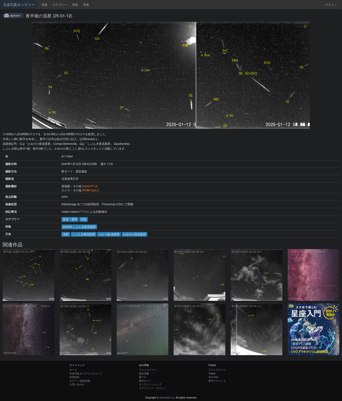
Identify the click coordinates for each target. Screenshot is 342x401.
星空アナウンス (217, 380)
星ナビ (142, 377)
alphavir (15, 15)
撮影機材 (11, 186)
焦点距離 (11, 197)
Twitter (212, 373)
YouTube (213, 377)
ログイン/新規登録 (79, 380)
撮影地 (9, 179)
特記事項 (11, 212)
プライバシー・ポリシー (152, 388)
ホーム (73, 369)
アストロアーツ (147, 369)
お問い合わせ (76, 384)
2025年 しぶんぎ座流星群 (79, 227)
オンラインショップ (150, 384)
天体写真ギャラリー (19, 4)
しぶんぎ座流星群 (83, 234)
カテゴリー (60, 4)
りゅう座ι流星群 (109, 234)
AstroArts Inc (166, 397)
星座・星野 (70, 219)
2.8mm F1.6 (89, 186)
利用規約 (74, 377)
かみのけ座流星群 (134, 234)
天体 (8, 234)
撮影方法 (11, 171)
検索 (86, 4)
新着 (44, 4)
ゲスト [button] (330, 4)
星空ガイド (145, 380)
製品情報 (144, 373)
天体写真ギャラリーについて (85, 373)
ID (6, 156)
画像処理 (11, 204)
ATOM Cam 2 (90, 190)
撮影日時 (11, 164)
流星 (83, 219)
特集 (75, 4)
